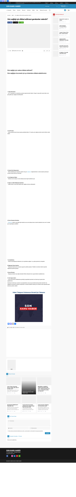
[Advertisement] (28, 61)
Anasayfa (8, 15)
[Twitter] (10, 456)
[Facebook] (7, 456)
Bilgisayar (10, 222)
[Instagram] (12, 456)
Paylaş (11, 22)
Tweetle (16, 22)
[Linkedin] (15, 456)
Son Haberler (17, 327)
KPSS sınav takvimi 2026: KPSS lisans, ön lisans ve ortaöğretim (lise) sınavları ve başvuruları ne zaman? (28, 3)
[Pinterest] (17, 456)
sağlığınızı (29, 171)
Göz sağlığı (10, 327)
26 (65, 35)
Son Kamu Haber (22, 327)
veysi (10, 50)
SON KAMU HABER (13, 6)
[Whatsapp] (19, 456)
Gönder (22, 22)
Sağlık (13, 15)
